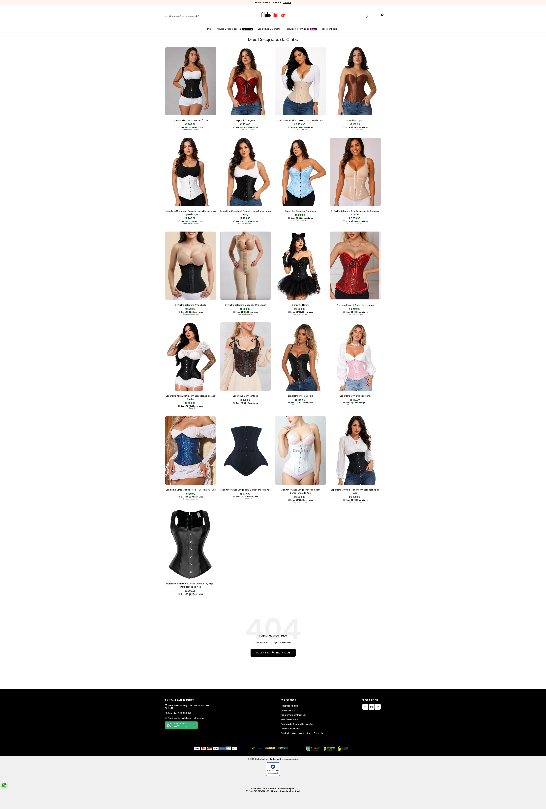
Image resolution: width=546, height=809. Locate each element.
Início (210, 28)
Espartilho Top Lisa (355, 120)
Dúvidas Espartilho (290, 728)
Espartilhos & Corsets (269, 28)
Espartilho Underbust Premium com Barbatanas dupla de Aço (191, 212)
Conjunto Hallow (300, 304)
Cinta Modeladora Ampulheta (190, 304)
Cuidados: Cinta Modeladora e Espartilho (302, 733)
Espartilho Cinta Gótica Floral (355, 395)
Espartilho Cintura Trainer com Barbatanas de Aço (355, 491)
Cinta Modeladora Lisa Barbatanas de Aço (300, 120)
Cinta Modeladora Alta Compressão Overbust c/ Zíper (355, 212)
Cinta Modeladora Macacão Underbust (245, 304)
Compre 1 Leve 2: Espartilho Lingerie (355, 305)
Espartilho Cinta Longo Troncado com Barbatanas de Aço (300, 491)
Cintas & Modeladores (234, 28)
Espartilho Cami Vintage (245, 395)
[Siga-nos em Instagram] (371, 707)
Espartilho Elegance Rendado (300, 210)
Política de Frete (289, 719)
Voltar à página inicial (273, 652)
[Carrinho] (379, 16)
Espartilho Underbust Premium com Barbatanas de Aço (245, 212)
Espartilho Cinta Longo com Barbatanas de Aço (246, 489)
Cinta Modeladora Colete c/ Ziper (191, 120)
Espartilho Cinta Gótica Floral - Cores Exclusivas (191, 489)
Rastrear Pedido (330, 28)
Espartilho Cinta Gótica (300, 395)
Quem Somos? (289, 710)
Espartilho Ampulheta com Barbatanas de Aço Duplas (190, 397)
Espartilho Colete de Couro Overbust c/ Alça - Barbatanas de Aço (190, 585)
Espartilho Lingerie (245, 120)
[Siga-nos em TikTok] (378, 707)
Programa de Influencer (293, 714)
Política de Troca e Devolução (297, 723)
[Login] (373, 16)
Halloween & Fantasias (300, 28)
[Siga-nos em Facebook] (365, 707)
